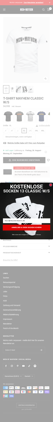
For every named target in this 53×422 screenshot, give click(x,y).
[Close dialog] (50, 185)
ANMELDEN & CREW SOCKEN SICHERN (26, 227)
